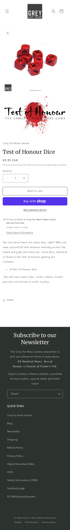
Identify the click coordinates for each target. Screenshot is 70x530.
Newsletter (13, 431)
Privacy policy (49, 522)
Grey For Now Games (19, 415)
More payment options (35, 210)
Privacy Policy (15, 456)
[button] (7, 11)
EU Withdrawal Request (21, 496)
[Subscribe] (59, 394)
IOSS (10, 472)
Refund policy (31, 522)
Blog (9, 423)
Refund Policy (15, 447)
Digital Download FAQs (20, 464)
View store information (19, 232)
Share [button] (10, 300)
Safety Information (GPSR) (22, 480)
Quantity (7, 171)
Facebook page (16, 488)
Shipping (12, 439)
